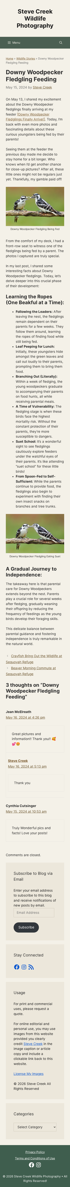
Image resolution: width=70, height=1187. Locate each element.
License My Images (29, 1074)
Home (9, 58)
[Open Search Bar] (60, 43)
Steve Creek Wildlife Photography (35, 18)
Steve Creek (18, 761)
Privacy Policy (35, 1152)
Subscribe (26, 927)
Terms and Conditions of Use (35, 1158)
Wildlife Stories (25, 58)
